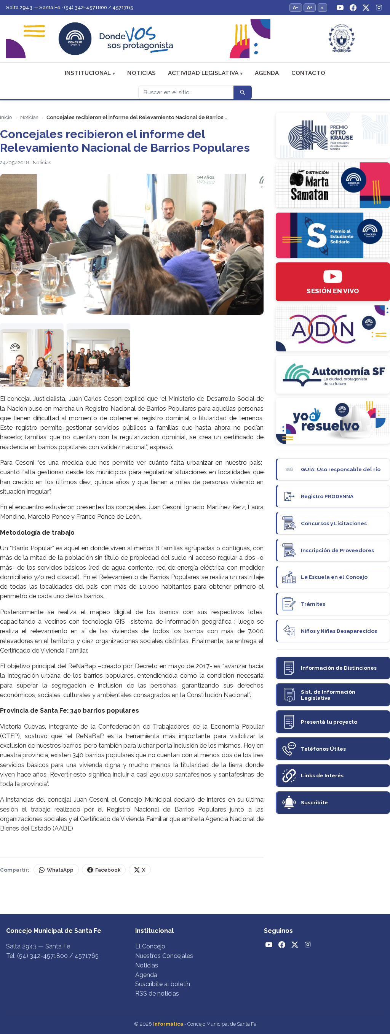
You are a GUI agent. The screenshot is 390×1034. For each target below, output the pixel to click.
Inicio (6, 117)
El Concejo (150, 946)
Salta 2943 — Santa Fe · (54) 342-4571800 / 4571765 (69, 7)
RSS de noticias (157, 993)
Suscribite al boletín (162, 984)
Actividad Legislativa (203, 73)
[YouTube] (340, 8)
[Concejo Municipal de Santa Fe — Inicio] (195, 38)
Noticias (141, 73)
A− (296, 7)
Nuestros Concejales (164, 955)
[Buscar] (242, 92)
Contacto (308, 73)
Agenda (267, 73)
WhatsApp (60, 870)
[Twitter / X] (366, 8)
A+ (309, 7)
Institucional (88, 73)
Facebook (107, 870)
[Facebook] (353, 8)
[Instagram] (379, 8)
